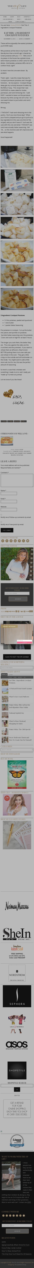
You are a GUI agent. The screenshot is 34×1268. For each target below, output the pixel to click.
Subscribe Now (24, 642)
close (2, 643)
